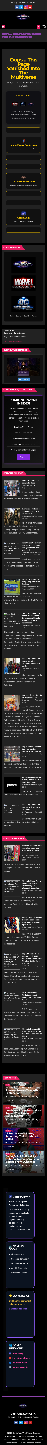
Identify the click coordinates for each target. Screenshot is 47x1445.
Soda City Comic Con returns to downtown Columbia (31, 807)
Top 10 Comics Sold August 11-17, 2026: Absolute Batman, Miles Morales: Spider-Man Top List (32, 958)
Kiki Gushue (28, 625)
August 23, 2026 (14, 1097)
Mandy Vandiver (30, 485)
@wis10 (27, 668)
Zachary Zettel (29, 516)
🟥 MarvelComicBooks (19, 1358)
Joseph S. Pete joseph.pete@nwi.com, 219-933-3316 (32, 855)
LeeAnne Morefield (31, 586)
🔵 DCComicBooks (18, 1363)
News (7, 1084)
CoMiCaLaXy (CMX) (23, 1413)
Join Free (23, 457)
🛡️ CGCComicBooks (18, 1367)
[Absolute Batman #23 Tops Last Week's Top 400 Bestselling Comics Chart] (12, 1036)
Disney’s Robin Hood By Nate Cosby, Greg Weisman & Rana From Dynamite (22, 1159)
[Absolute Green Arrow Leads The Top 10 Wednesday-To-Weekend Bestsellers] (12, 888)
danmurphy (28, 700)
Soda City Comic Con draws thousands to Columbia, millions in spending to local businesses (31, 618)
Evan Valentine (29, 784)
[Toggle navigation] (19, 27)
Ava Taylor (28, 754)
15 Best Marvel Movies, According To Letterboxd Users (21, 1136)
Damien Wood (29, 927)
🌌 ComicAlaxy (16, 1353)
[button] (34, 27)
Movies (8, 1130)
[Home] (3, 26)
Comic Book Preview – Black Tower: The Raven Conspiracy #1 (23, 1113)
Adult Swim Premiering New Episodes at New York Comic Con (31, 780)
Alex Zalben (28, 966)
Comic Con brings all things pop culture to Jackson (31, 581)
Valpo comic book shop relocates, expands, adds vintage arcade (32, 848)
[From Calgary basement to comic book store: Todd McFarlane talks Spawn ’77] (12, 925)
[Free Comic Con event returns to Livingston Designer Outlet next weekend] (12, 550)
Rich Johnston (29, 890)
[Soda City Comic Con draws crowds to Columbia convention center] (12, 666)
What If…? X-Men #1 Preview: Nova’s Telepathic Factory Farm (22, 1090)
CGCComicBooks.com (13, 342)
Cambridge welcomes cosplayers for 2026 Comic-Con (31, 511)
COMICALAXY (29, 1097)
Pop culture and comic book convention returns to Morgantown (31, 749)
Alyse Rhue (28, 812)
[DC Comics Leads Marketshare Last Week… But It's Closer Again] (12, 1000)
